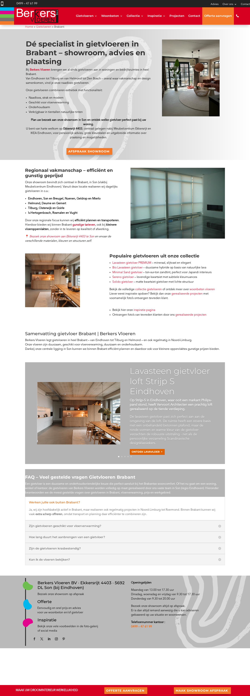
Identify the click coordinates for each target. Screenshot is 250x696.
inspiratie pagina (144, 310)
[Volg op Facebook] (34, 639)
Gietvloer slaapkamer (77, 682)
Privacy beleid (192, 682)
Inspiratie (155, 16)
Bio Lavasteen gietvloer (127, 267)
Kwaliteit (189, 669)
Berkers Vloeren (40, 69)
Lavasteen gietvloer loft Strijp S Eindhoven (170, 381)
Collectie (133, 16)
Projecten (176, 16)
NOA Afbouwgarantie (196, 673)
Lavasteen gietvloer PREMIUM (131, 262)
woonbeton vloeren (202, 289)
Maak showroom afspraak (202, 690)
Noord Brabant (27, 682)
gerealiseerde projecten (187, 293)
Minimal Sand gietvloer (127, 272)
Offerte (44, 601)
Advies (215, 4)
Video (128, 678)
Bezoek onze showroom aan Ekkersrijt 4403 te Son (61, 236)
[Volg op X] (42, 639)
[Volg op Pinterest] (64, 639)
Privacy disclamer (194, 678)
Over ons (228, 4)
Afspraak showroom (88, 151)
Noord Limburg (48, 682)
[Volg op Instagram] (56, 639)
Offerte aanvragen (218, 16)
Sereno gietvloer (123, 277)
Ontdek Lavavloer (146, 451)
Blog (127, 669)
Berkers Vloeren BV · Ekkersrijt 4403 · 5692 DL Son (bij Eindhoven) (81, 585)
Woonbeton (110, 16)
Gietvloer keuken (75, 673)
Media (128, 673)
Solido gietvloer (122, 281)
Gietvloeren (85, 16)
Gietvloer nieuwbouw (77, 669)
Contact (245, 4)
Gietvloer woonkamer (77, 678)
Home (29, 26)
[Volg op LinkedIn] (49, 639)
